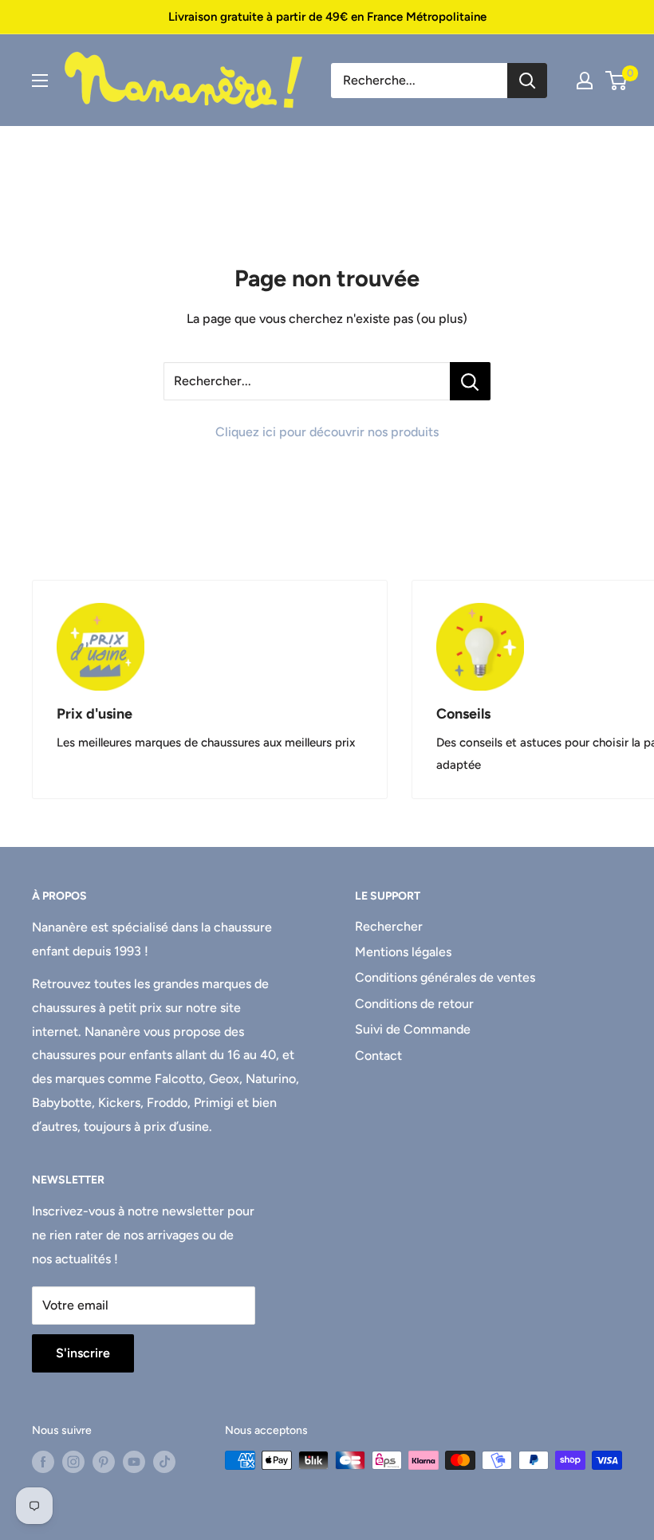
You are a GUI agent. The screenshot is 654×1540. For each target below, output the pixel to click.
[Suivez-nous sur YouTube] (134, 1462)
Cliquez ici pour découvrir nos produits (327, 431)
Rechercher (389, 926)
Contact (378, 1055)
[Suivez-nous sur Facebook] (43, 1462)
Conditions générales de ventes (445, 977)
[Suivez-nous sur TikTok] (164, 1462)
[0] (617, 80)
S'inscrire (83, 1353)
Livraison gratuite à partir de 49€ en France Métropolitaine (327, 17)
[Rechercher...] (470, 381)
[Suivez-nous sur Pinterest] (104, 1462)
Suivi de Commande (413, 1029)
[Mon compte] (585, 80)
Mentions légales (403, 951)
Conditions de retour (414, 1003)
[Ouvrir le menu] (40, 80)
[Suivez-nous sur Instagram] (73, 1462)
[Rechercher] (527, 80)
